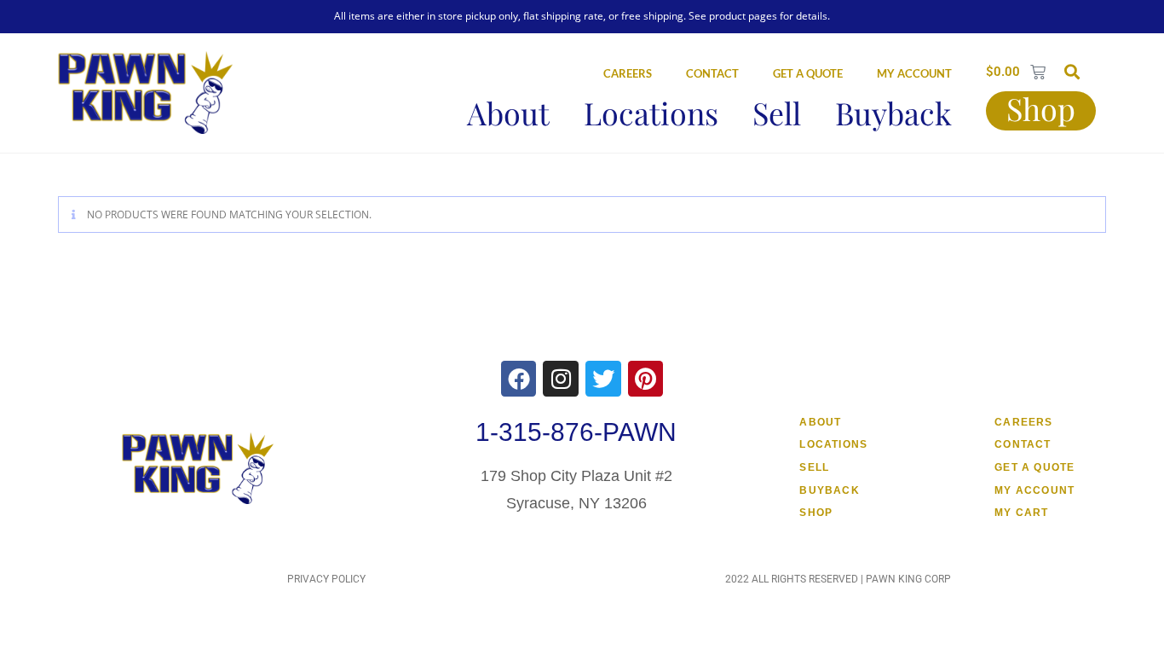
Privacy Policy (326, 579)
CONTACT (712, 73)
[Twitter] (603, 379)
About (508, 112)
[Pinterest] (646, 379)
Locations (651, 112)
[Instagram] (561, 379)
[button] (1071, 71)
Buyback (893, 112)
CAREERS (627, 73)
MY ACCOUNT (914, 73)
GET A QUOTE (808, 73)
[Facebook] (519, 379)
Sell (776, 112)
